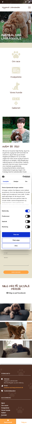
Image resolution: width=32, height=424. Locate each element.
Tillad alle (16, 234)
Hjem (3, 403)
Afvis (16, 245)
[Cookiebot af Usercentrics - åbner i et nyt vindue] (23, 177)
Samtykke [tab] (6, 181)
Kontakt (4, 415)
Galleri (3, 412)
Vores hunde (5, 410)
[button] (2, 21)
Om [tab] (26, 181)
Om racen (4, 405)
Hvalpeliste (5, 408)
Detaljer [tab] (16, 181)
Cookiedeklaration (10, 391)
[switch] (27, 216)
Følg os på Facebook (17, 293)
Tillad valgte (16, 240)
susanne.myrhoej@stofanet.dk (13, 387)
